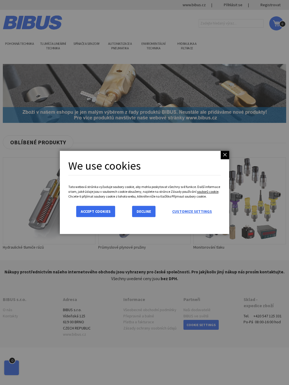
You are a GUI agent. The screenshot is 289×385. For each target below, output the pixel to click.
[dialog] (144, 192)
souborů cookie (207, 191)
